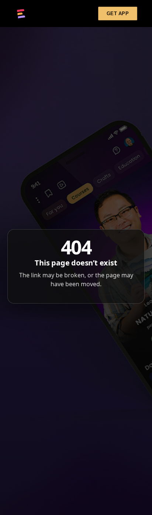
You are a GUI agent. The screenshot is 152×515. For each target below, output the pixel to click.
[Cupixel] (21, 13)
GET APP (118, 13)
